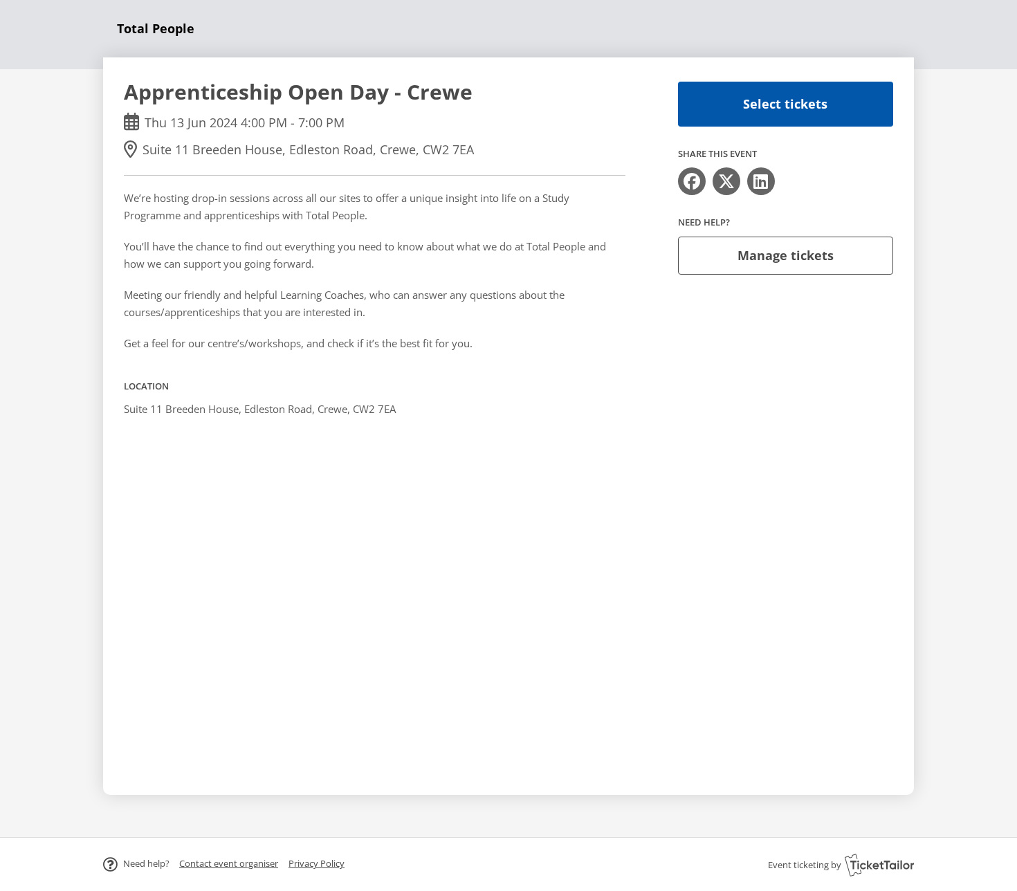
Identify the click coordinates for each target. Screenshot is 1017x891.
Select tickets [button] (785, 103)
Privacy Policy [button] (316, 863)
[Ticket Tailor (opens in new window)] (879, 865)
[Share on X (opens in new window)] (726, 181)
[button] (228, 863)
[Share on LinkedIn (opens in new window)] (761, 181)
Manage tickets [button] (785, 255)
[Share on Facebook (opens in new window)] (692, 181)
